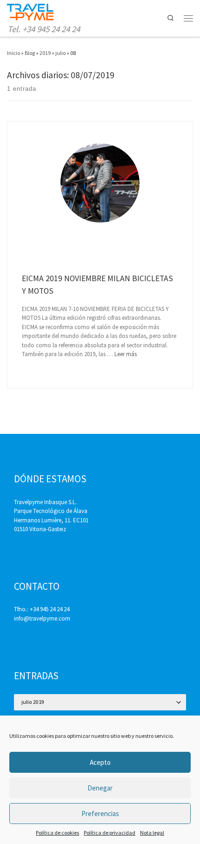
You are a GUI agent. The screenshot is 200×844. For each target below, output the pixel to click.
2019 (45, 52)
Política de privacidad (109, 832)
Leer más (125, 354)
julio (60, 52)
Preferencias (100, 813)
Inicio (13, 52)
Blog (30, 52)
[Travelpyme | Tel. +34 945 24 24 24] (30, 11)
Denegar (100, 787)
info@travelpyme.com (42, 618)
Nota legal (152, 832)
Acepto (100, 762)
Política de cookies (57, 832)
